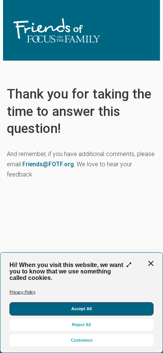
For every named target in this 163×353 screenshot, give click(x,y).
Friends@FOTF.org (48, 164)
